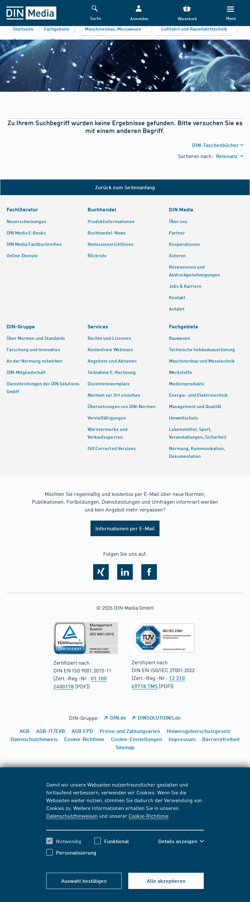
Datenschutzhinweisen (72, 815)
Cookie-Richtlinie (148, 815)
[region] (125, 823)
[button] (138, 13)
